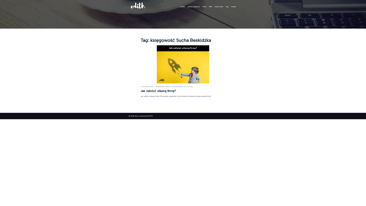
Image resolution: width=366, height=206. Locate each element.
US (185, 86)
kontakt (233, 6)
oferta (204, 6)
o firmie (182, 6)
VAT (187, 86)
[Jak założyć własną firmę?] (183, 64)
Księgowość (160, 86)
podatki (168, 86)
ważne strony (219, 6)
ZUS (191, 86)
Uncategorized (177, 86)
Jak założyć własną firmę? (158, 91)
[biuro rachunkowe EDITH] (138, 6)
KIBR (210, 6)
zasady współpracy (193, 6)
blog (227, 6)
